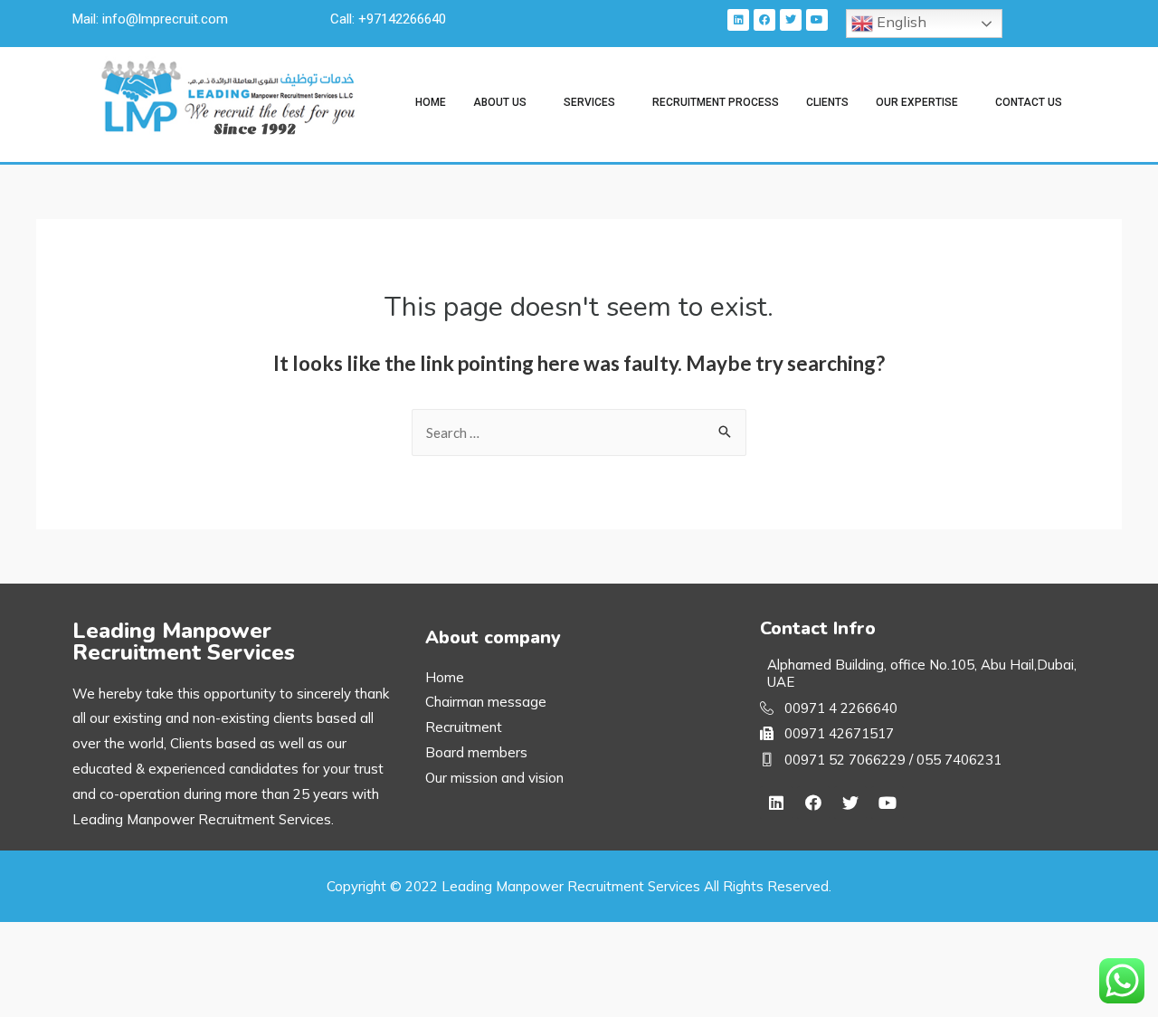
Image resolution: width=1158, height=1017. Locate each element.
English (899, 22)
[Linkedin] (738, 20)
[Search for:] (579, 432)
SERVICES (589, 102)
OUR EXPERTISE (917, 102)
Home (430, 102)
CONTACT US (1028, 102)
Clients (827, 102)
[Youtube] (817, 20)
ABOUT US (500, 102)
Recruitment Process (715, 102)
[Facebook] (764, 20)
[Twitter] (791, 20)
